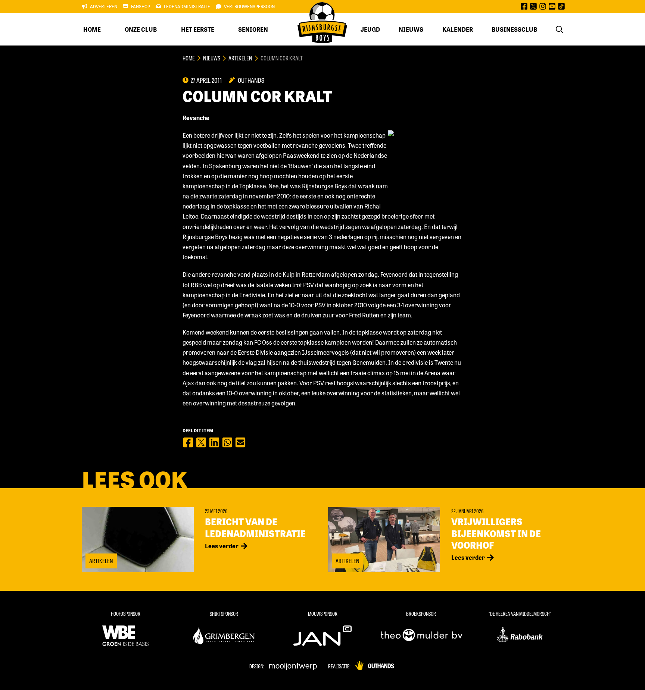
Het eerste (197, 29)
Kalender (457, 29)
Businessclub (514, 29)
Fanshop (140, 6)
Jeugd (370, 29)
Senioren (253, 29)
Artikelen (240, 58)
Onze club (141, 29)
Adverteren (103, 6)
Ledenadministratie (187, 6)
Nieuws (411, 29)
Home (92, 29)
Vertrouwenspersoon (249, 6)
